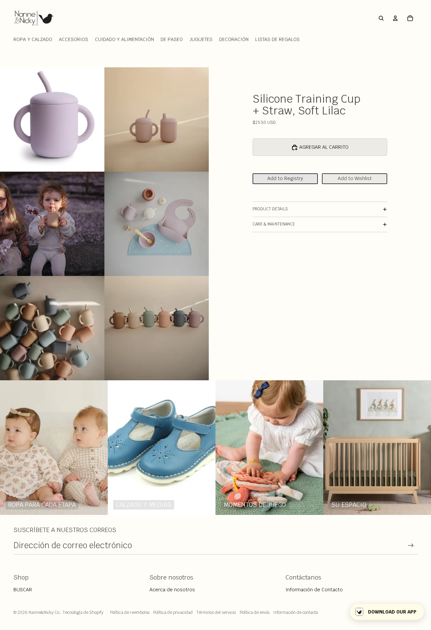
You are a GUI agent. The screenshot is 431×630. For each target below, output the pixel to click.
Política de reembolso (130, 612)
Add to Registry (285, 179)
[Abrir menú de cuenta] (395, 18)
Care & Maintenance (274, 224)
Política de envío (254, 612)
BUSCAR (22, 590)
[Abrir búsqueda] (381, 18)
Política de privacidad (173, 612)
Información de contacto (295, 612)
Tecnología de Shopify (83, 612)
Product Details (270, 209)
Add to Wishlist (355, 179)
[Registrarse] (411, 545)
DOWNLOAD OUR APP (392, 612)
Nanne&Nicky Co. (44, 612)
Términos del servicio (216, 612)
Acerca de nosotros (172, 590)
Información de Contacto (314, 590)
